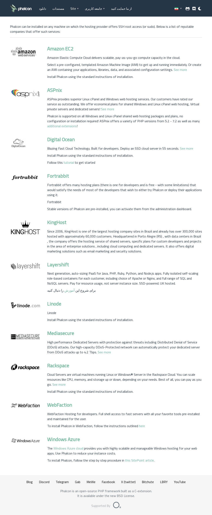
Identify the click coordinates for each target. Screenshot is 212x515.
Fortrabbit (58, 175)
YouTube (180, 481)
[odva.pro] (117, 505)
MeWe (91, 481)
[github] (188, 9)
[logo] (21, 8)
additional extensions (62, 126)
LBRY (164, 481)
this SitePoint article (139, 460)
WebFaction (59, 404)
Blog (29, 481)
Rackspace (58, 365)
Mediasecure (60, 333)
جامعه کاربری (93, 8)
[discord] (194, 8)
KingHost (56, 222)
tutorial (69, 162)
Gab (77, 481)
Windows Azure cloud (68, 448)
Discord (44, 481)
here (142, 425)
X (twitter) (128, 481)
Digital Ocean (61, 139)
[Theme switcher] (200, 9)
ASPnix (54, 90)
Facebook (108, 481)
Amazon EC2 (60, 48)
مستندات (58, 8)
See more (180, 69)
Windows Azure (63, 439)
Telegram (62, 481)
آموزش (69, 290)
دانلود (42, 8)
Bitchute (148, 481)
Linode (54, 303)
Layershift (58, 264)
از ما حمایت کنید (121, 8)
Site (73, 8)
